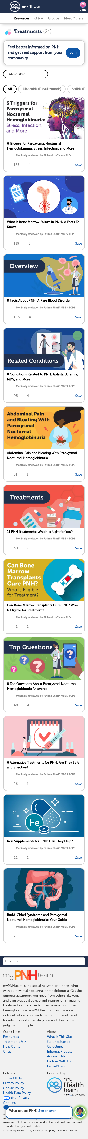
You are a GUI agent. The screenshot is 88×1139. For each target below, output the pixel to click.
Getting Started (58, 1042)
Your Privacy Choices (16, 1100)
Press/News (56, 1066)
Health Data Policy (17, 1093)
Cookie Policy (13, 1088)
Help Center (12, 1046)
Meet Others (73, 18)
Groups (53, 18)
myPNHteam (31, 6)
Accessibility (56, 1056)
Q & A (38, 18)
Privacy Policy (13, 1083)
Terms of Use (13, 1078)
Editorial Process (59, 1051)
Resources (21, 18)
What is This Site (59, 1037)
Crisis (7, 1051)
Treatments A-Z (14, 1042)
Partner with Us (59, 1061)
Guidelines (55, 1046)
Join (83, 9)
